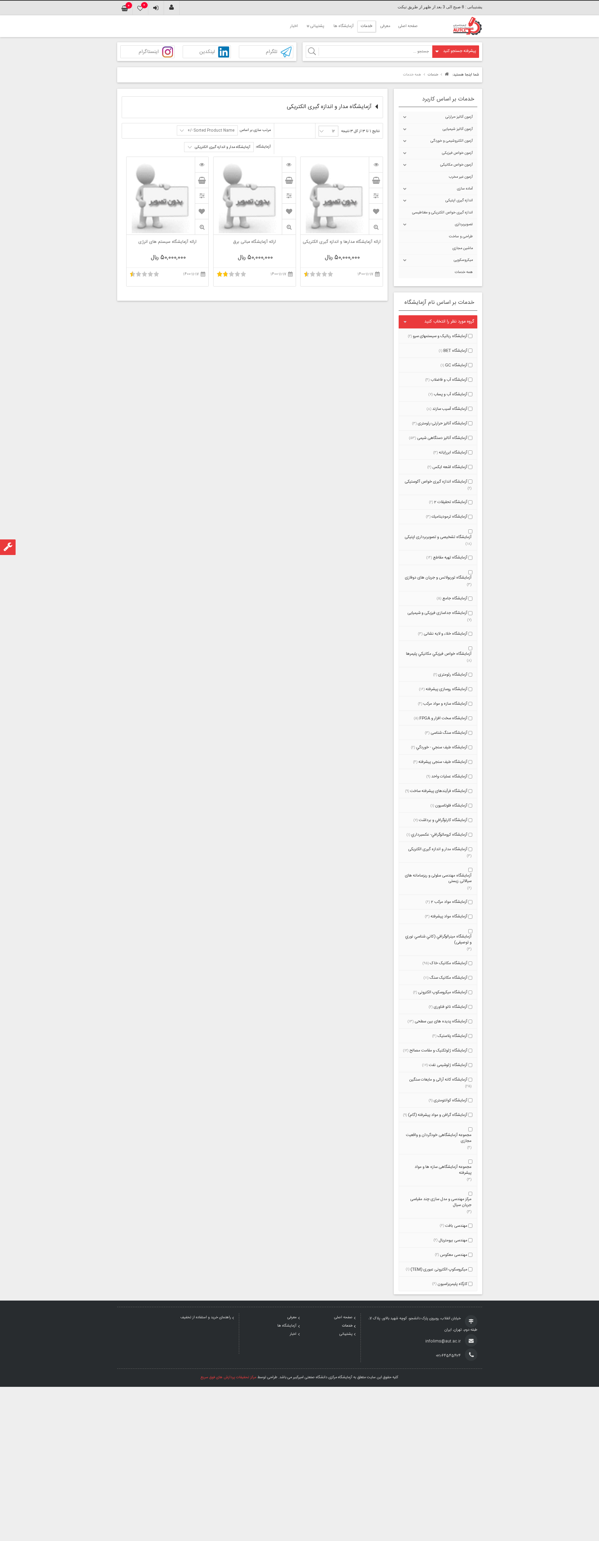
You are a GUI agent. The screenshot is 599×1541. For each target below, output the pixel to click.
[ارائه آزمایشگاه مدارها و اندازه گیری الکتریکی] (375, 164)
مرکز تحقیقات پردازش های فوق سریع (228, 1377)
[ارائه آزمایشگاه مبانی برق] (288, 164)
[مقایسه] (375, 195)
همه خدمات (464, 272)
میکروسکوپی (463, 260)
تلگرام (271, 52)
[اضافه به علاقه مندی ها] (376, 211)
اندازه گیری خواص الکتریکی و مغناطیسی (442, 213)
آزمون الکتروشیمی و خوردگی (452, 141)
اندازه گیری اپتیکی (459, 200)
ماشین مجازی (462, 248)
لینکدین (207, 52)
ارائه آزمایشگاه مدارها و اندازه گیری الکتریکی (342, 242)
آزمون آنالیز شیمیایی (458, 129)
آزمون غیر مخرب (461, 177)
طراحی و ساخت (461, 237)
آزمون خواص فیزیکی (457, 153)
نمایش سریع (375, 227)
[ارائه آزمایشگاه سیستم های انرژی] (201, 164)
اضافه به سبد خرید (375, 180)
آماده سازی (465, 189)
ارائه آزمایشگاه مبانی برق (254, 242)
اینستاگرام (149, 52)
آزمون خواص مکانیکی (456, 165)
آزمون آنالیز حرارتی (459, 117)
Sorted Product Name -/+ (211, 130)
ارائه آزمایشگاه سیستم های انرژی (167, 242)
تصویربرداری (464, 224)
